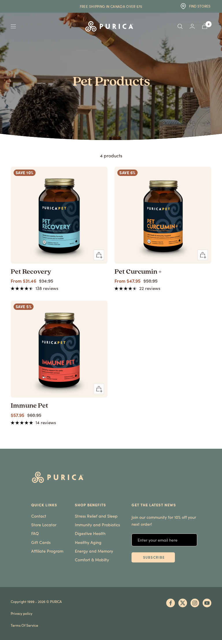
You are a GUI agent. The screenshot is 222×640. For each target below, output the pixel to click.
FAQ (35, 533)
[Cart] (205, 26)
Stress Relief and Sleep (96, 516)
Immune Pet (29, 405)
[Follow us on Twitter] (182, 603)
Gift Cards (41, 542)
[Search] (180, 26)
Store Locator (43, 524)
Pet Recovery (31, 271)
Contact (38, 516)
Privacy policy (21, 613)
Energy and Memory (94, 551)
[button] (22, 288)
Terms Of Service (24, 625)
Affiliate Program (47, 551)
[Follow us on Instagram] (194, 603)
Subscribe (154, 557)
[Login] (192, 26)
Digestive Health (90, 533)
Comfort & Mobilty (92, 559)
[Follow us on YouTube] (207, 603)
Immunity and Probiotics (97, 524)
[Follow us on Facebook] (170, 603)
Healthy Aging (88, 542)
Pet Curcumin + (138, 271)
